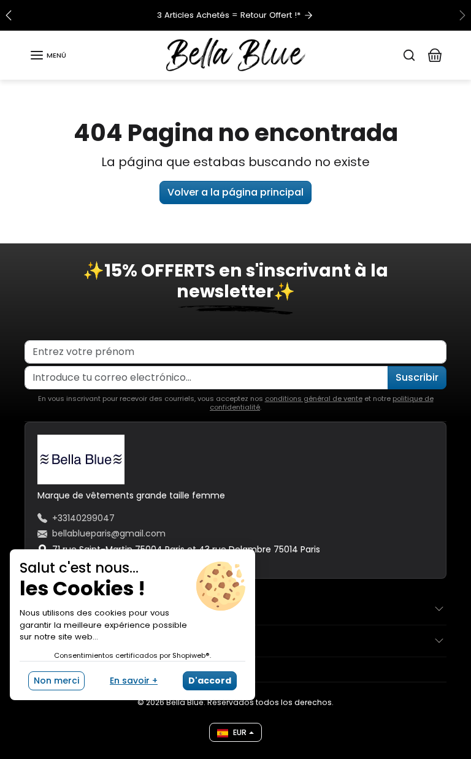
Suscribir (417, 377)
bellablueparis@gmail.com (109, 533)
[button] (48, 55)
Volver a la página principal (235, 192)
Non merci (56, 680)
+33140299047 (83, 518)
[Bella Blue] (235, 54)
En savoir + (134, 680)
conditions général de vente (313, 398)
